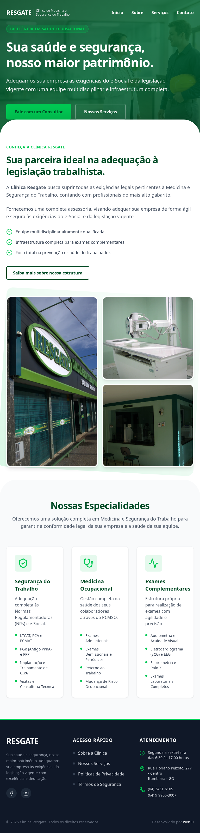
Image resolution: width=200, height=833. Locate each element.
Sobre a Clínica (92, 753)
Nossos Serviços (100, 112)
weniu (188, 821)
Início (117, 12)
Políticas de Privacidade (101, 774)
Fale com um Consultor (39, 112)
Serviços (160, 12)
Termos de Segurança (99, 784)
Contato (185, 12)
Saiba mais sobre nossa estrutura (48, 273)
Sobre (137, 12)
